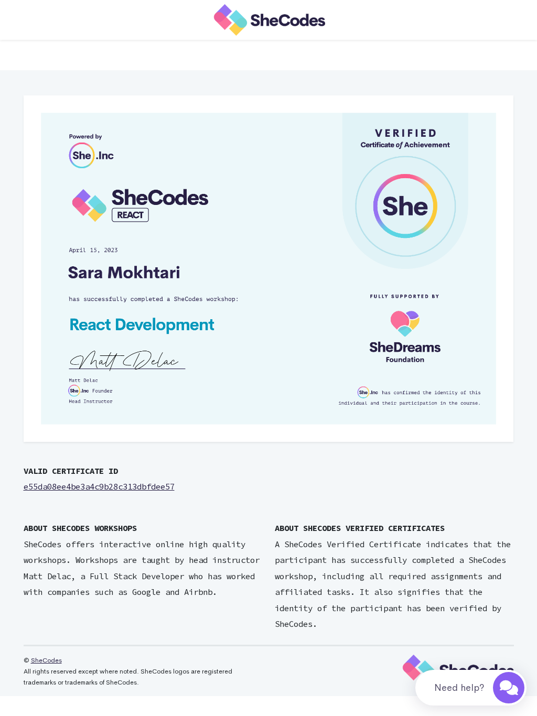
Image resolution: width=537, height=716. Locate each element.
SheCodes (46, 660)
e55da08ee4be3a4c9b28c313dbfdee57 (99, 487)
